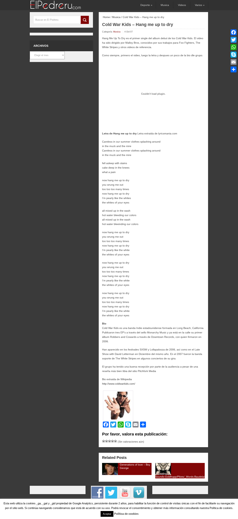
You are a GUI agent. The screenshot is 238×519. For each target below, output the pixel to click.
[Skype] (233, 54)
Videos (182, 5)
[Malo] (103, 441)
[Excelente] (115, 441)
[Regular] (106, 441)
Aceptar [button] (107, 514)
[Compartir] (233, 69)
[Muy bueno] (112, 441)
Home (106, 17)
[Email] (233, 62)
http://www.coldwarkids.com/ (118, 383)
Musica (165, 5)
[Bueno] (109, 441)
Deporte (146, 5)
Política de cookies (126, 513)
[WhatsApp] (233, 47)
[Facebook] (233, 32)
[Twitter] (233, 39)
